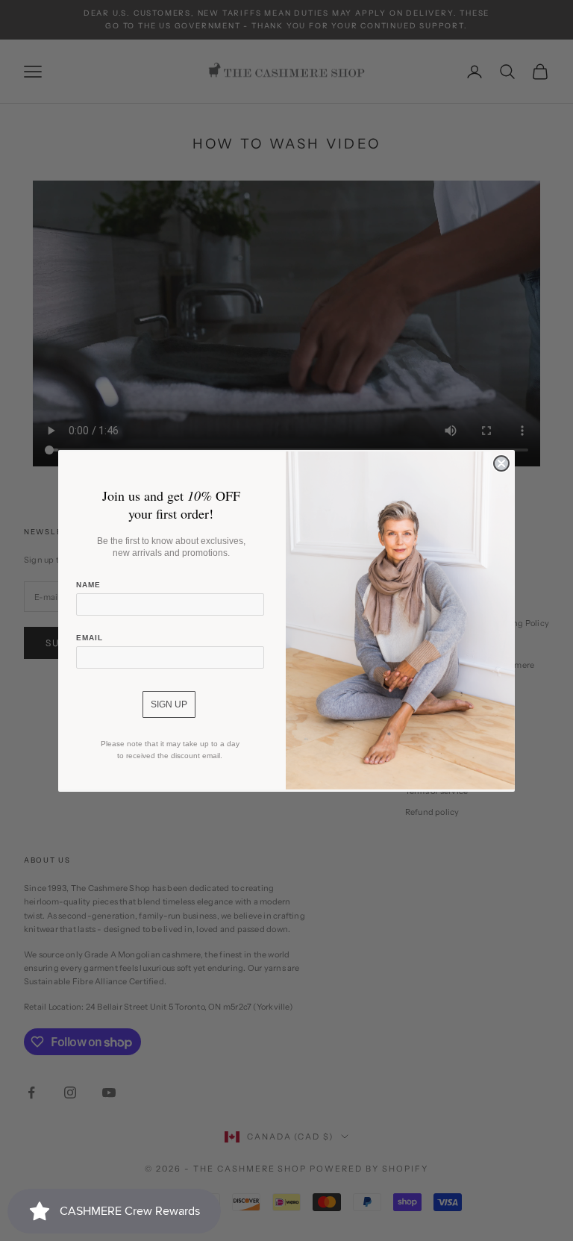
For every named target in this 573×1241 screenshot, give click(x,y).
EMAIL (89, 638)
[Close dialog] (501, 463)
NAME (88, 585)
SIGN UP (169, 704)
